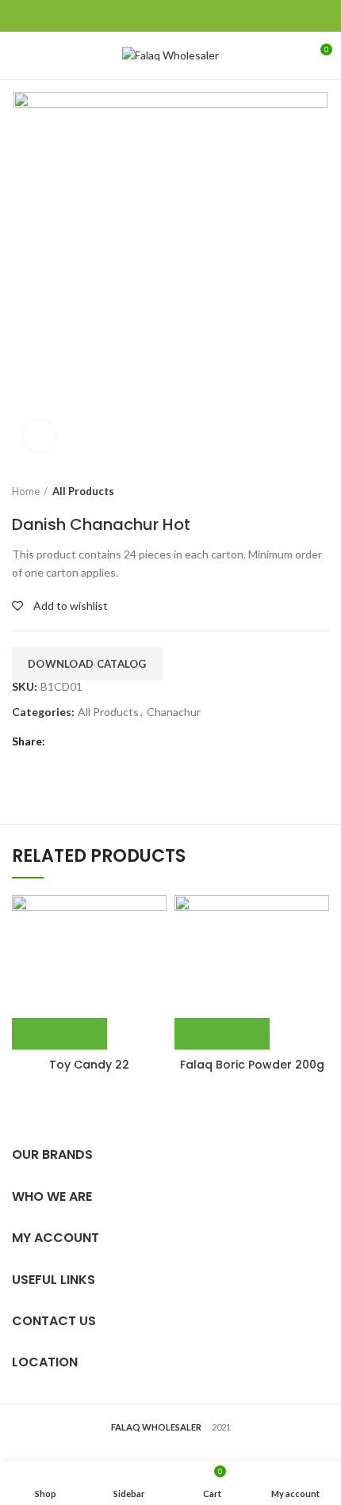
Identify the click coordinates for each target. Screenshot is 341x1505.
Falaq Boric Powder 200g (252, 1065)
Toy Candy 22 (89, 1065)
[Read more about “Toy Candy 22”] (59, 1034)
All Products (83, 491)
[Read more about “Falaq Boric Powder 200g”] (222, 1034)
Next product (321, 491)
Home (26, 491)
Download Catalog (87, 663)
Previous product (289, 491)
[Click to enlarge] (40, 436)
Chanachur (174, 712)
